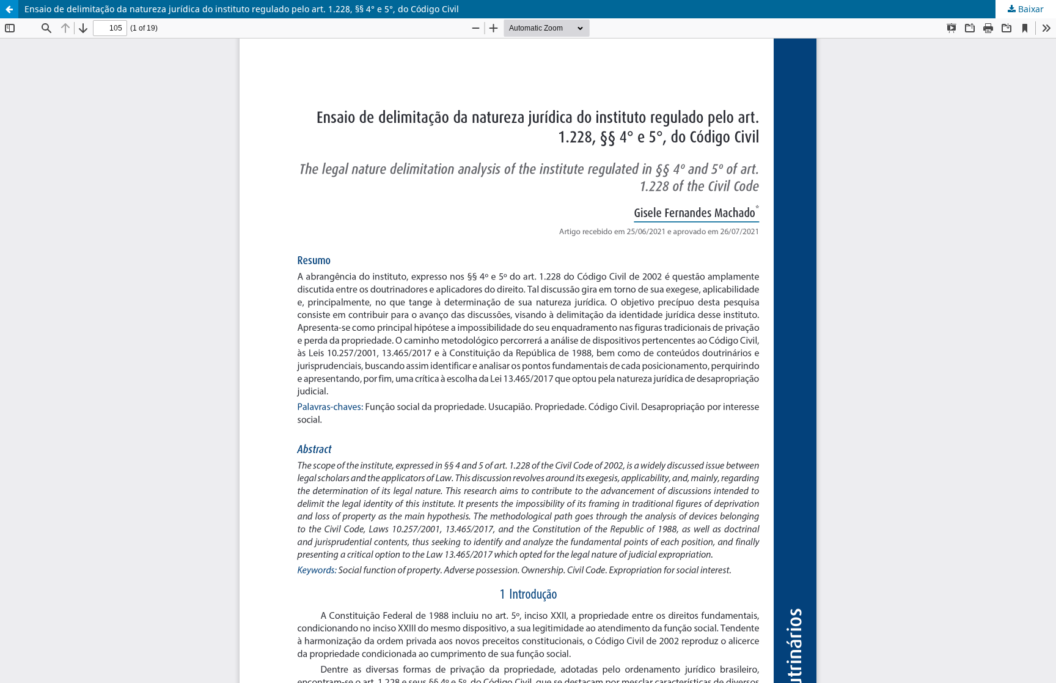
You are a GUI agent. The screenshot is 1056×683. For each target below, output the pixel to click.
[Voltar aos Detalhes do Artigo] (9, 9)
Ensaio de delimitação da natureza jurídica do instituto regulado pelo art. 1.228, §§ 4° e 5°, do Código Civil (241, 9)
